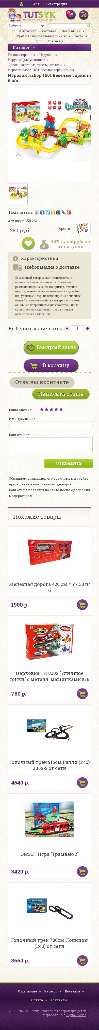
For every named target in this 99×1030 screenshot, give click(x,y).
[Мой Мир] (58, 212)
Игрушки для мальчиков (26, 60)
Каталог (50, 991)
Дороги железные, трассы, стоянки (35, 65)
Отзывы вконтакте (42, 382)
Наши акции (71, 31)
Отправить (69, 463)
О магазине (27, 31)
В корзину (56, 365)
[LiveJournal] (64, 212)
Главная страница (21, 55)
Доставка (49, 31)
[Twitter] (48, 212)
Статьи (78, 36)
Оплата (37, 1000)
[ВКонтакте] (42, 212)
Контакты (55, 41)
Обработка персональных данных (41, 36)
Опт (39, 41)
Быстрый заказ (56, 347)
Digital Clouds (76, 1015)
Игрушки (46, 55)
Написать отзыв (61, 393)
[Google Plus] (69, 212)
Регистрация (56, 4)
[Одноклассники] (53, 212)
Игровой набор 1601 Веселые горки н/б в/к (41, 70)
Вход (35, 4)
